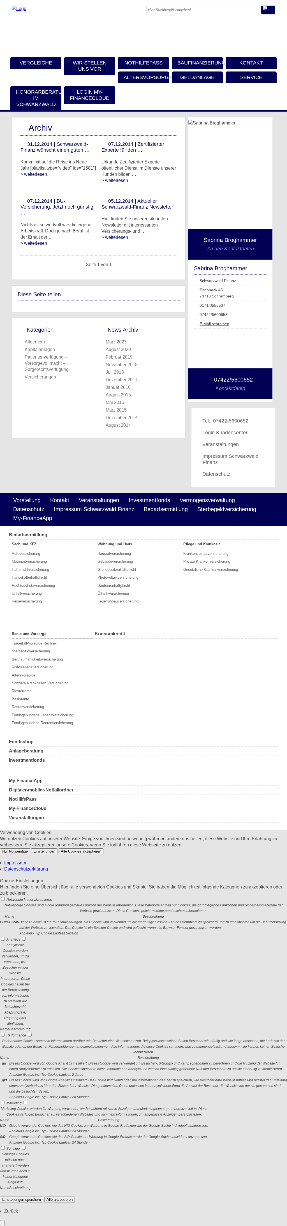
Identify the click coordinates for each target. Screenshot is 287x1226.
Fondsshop (21, 741)
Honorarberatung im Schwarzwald (38, 98)
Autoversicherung (26, 553)
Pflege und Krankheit (201, 544)
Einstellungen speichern (21, 1199)
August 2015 (118, 394)
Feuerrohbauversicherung (118, 601)
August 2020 (118, 349)
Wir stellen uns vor (90, 66)
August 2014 (118, 425)
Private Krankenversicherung (206, 561)
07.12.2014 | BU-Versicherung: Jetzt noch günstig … (56, 207)
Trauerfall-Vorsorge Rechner (34, 643)
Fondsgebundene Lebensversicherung (42, 715)
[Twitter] (273, 39)
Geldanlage (197, 77)
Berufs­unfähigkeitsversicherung (37, 659)
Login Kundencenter (224, 432)
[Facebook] (273, 26)
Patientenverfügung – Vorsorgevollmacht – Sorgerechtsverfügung (47, 363)
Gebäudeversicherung (115, 561)
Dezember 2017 (122, 379)
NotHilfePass (143, 63)
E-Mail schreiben (214, 324)
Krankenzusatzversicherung (205, 553)
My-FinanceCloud (28, 808)
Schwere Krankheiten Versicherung (40, 683)
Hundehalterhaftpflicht (29, 577)
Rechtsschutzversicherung (33, 585)
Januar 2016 (118, 387)
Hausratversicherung (114, 553)
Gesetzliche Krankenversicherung (210, 569)
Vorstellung (27, 500)
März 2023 (116, 342)
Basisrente (20, 699)
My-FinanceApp (32, 518)
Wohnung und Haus (115, 544)
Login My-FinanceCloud (90, 95)
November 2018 (122, 364)
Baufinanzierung (200, 63)
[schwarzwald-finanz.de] (19, 8)
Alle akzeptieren (60, 1199)
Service (251, 77)
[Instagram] (273, 33)
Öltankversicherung (113, 593)
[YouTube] (273, 45)
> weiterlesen (33, 174)
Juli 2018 (115, 372)
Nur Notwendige (15, 851)
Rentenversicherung (28, 707)
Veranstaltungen (220, 444)
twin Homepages (253, 519)
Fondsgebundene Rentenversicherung (42, 723)
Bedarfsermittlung (166, 509)
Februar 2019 (119, 357)
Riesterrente (21, 691)
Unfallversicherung (27, 593)
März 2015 (116, 410)
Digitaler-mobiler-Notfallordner (41, 790)
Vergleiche (36, 63)
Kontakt (251, 63)
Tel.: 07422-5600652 (225, 421)
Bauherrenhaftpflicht (114, 585)
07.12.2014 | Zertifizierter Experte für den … (132, 147)
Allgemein (35, 342)
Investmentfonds (149, 500)
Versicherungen (40, 377)
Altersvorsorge (146, 77)
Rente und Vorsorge (29, 634)
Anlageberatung (26, 751)
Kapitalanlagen (40, 349)
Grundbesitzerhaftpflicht (117, 569)
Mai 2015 (115, 402)
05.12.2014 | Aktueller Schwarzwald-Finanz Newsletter (137, 204)
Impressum (15, 862)
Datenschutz (216, 474)
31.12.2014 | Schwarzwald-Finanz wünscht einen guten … (55, 147)
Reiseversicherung (27, 601)
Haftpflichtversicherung (30, 569)
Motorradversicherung (29, 561)
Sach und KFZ (24, 544)
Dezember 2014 (122, 417)
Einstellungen (44, 851)
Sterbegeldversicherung (226, 509)
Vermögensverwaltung (207, 500)
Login (216, 519)
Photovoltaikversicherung (118, 577)
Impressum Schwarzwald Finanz (230, 459)
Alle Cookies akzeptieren (81, 851)
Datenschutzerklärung (26, 869)
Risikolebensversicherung (32, 667)
